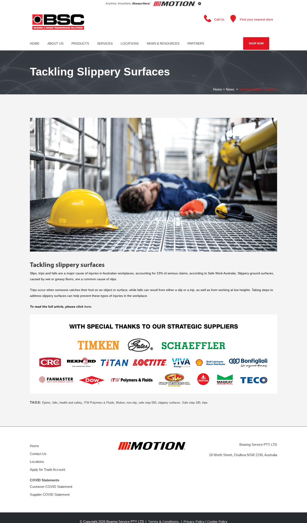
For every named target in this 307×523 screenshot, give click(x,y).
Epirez (46, 402)
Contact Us (38, 454)
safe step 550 (147, 402)
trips (205, 402)
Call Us (219, 19)
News (230, 89)
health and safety (71, 402)
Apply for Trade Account (47, 469)
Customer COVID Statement (51, 487)
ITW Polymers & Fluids (99, 402)
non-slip (132, 402)
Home (217, 89)
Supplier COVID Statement (49, 494)
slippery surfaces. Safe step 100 (179, 402)
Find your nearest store (256, 19)
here (87, 306)
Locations (37, 462)
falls (55, 402)
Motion (120, 402)
